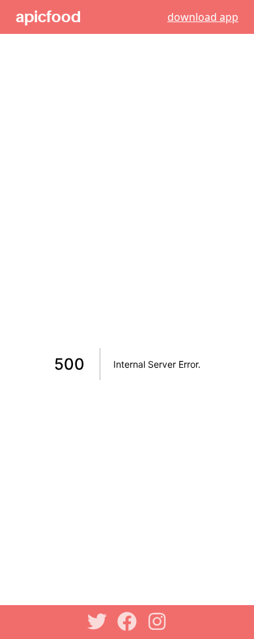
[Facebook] (127, 621)
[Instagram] (157, 621)
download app (202, 17)
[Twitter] (97, 621)
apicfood (48, 17)
